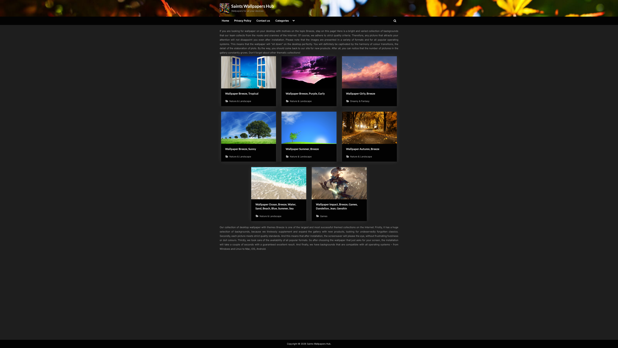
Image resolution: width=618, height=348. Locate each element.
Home (225, 20)
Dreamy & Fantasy (360, 101)
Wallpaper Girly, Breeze (360, 93)
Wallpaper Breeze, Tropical (241, 93)
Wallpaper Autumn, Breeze (362, 149)
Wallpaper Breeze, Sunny (240, 149)
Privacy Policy (242, 20)
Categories (282, 20)
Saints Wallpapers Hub (252, 6)
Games (323, 216)
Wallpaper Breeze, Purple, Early (305, 93)
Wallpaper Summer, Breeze (302, 149)
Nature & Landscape (240, 101)
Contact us (263, 20)
